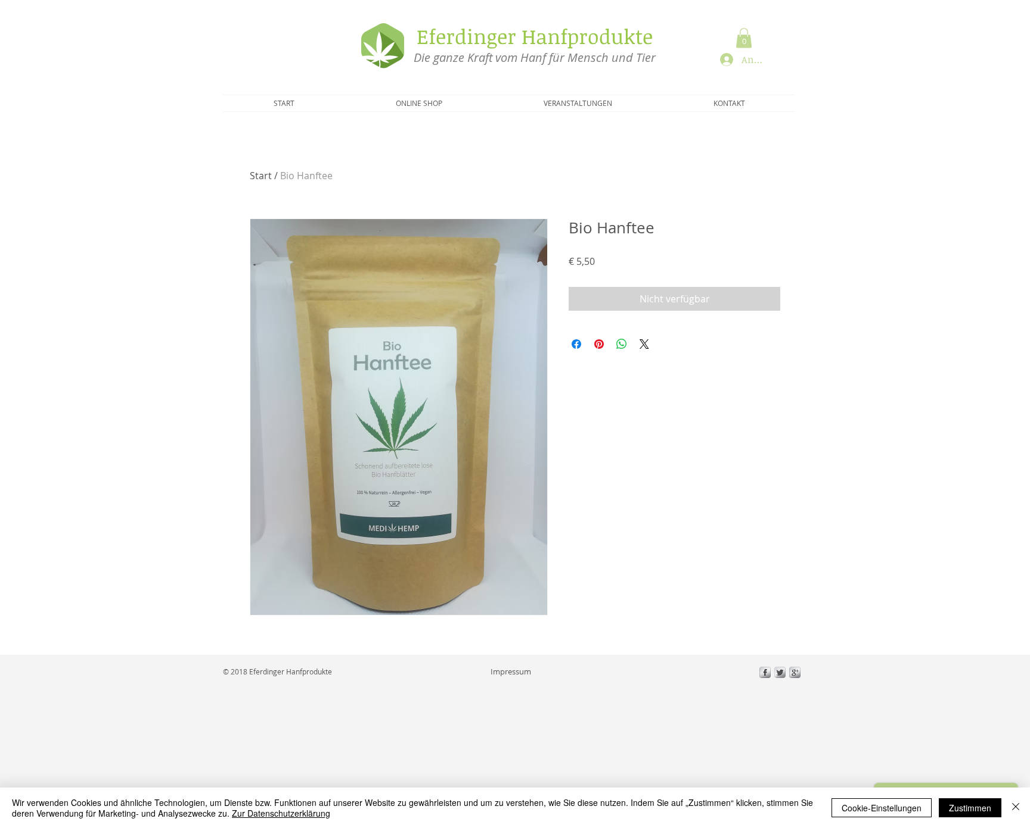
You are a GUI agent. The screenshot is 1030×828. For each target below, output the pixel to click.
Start (261, 175)
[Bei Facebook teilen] (576, 344)
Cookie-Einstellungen (882, 808)
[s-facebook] (765, 672)
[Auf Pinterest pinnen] (599, 344)
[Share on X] (644, 344)
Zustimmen (970, 808)
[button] (744, 38)
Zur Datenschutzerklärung (281, 813)
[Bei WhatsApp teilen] (622, 344)
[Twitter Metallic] (780, 672)
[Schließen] (1016, 807)
